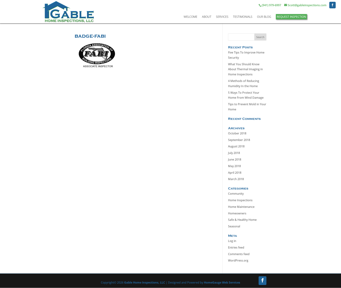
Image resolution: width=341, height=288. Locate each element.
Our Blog (264, 17)
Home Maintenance (241, 207)
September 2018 (239, 140)
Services (222, 17)
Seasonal (234, 226)
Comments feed (239, 254)
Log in (232, 241)
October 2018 (237, 133)
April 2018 (234, 173)
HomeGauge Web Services (222, 282)
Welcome (190, 17)
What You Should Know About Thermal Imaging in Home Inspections (245, 69)
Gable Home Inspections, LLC (144, 282)
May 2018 (234, 166)
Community (236, 194)
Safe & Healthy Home (242, 220)
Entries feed (236, 247)
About (206, 17)
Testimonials (242, 17)
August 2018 (236, 146)
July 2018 (234, 153)
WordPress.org (238, 260)
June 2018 (234, 159)
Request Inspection (291, 17)
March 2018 (236, 179)
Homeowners (237, 213)
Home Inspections (240, 200)
